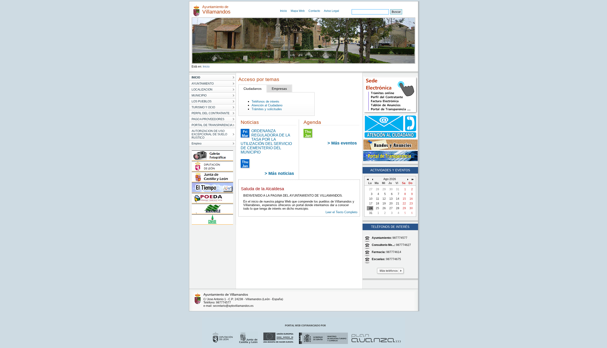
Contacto (314, 11)
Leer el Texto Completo (341, 212)
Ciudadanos (253, 88)
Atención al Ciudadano (267, 105)
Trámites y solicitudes (267, 109)
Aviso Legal (331, 11)
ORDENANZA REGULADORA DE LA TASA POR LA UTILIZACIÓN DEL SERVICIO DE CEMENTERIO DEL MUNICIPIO (266, 141)
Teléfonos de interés (265, 101)
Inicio (283, 11)
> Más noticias (279, 173)
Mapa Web (298, 11)
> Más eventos (342, 143)
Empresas (279, 88)
